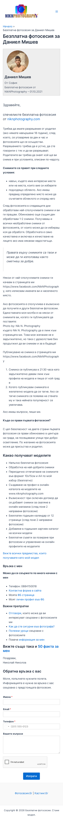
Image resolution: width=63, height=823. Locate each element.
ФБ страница (26, 595)
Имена (7, 696)
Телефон (9, 721)
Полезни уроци (18, 630)
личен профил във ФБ (30, 599)
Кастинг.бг (41, 793)
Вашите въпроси (13, 733)
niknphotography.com (23, 119)
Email (7, 709)
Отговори (15, 613)
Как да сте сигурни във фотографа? (32, 626)
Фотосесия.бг (23, 793)
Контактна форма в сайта (25, 590)
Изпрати (31, 776)
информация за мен (31, 639)
